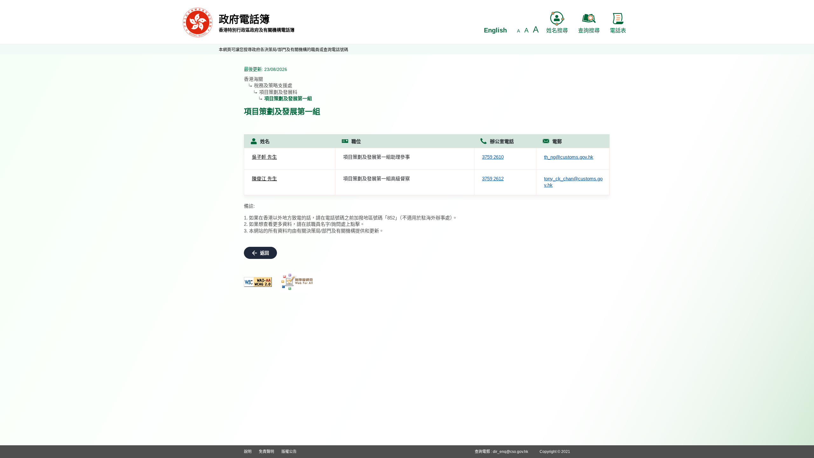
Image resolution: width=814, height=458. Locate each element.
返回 (264, 252)
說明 (248, 451)
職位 (356, 141)
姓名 (265, 141)
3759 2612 (493, 178)
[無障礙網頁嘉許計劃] (297, 282)
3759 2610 (493, 157)
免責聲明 (266, 451)
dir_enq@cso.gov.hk (510, 451)
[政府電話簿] (197, 22)
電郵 (557, 141)
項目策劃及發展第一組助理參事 (376, 157)
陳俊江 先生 (264, 178)
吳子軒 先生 (264, 157)
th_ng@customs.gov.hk (568, 157)
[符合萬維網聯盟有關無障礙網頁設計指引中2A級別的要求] (258, 282)
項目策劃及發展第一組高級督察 (376, 178)
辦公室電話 (502, 141)
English (495, 30)
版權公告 (289, 451)
